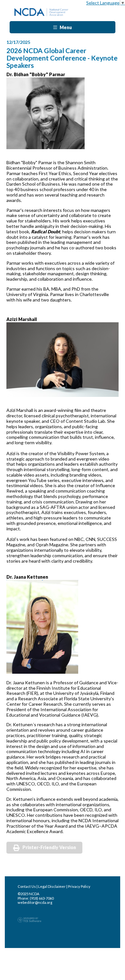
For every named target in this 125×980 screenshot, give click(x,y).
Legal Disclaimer (52, 886)
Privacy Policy (79, 886)
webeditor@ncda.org (35, 902)
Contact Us (27, 886)
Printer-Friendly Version (49, 847)
